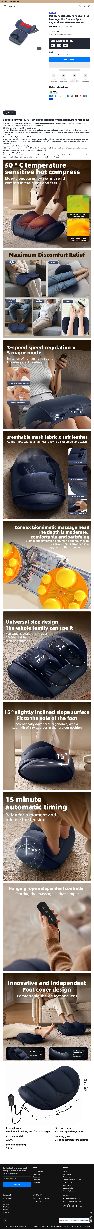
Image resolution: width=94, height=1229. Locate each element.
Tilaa (15, 1184)
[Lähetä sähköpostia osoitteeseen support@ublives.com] (91, 1217)
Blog (4, 1201)
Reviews (6, 1204)
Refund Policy (68, 1185)
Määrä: (52, 52)
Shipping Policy (68, 1188)
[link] (60, 26)
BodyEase (36, 1180)
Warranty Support (69, 1191)
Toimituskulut (54, 34)
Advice (5, 1210)
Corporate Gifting (39, 1201)
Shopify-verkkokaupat (20, 1226)
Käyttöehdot (64, 1226)
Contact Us (67, 1174)
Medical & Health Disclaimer (73, 1180)
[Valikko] (5, 6)
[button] (80, 6)
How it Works (7, 1213)
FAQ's (65, 1171)
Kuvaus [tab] (10, 113)
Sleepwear (37, 1177)
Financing (66, 1177)
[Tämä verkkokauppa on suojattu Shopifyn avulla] (53, 93)
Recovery (36, 1174)
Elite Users (6, 1207)
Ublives (52, 12)
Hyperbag (36, 1183)
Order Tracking (68, 1183)
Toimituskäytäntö (75, 1226)
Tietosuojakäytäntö (39, 1226)
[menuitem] (47, 1171)
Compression (38, 1171)
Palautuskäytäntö (53, 1226)
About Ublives (8, 1199)
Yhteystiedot (87, 1226)
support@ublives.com (73, 1199)
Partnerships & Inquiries (41, 1199)
